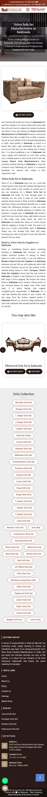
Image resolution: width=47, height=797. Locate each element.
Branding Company (31, 794)
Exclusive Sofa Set (23, 468)
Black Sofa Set (12, 547)
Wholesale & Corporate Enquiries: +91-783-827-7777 (24, 5)
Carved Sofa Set (9, 714)
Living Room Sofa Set (23, 534)
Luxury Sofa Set (23, 481)
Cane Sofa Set (23, 521)
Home (4, 676)
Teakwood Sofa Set (23, 593)
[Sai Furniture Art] (12, 10)
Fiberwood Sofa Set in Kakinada (23, 365)
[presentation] (3, 350)
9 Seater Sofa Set (23, 514)
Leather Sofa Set (23, 429)
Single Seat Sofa (23, 494)
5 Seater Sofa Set (23, 501)
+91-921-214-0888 (17, 757)
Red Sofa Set (23, 560)
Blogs (4, 686)
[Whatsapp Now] (5, 781)
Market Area (7, 701)
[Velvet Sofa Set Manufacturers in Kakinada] (23, 88)
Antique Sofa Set (23, 409)
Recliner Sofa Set (23, 448)
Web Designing (36, 792)
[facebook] (40, 777)
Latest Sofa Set (23, 600)
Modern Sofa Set (9, 724)
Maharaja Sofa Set (23, 455)
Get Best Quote (24, 115)
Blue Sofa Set (12, 554)
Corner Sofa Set (23, 442)
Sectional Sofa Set (23, 540)
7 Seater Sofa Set (23, 507)
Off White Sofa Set (23, 567)
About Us (6, 681)
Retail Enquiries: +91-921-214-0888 (24, 2)
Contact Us (6, 691)
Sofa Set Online (23, 435)
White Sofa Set (34, 547)
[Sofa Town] (38, 9)
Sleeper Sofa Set (14, 619)
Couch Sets (35, 619)
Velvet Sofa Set (23, 613)
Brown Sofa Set (34, 554)
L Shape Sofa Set (24, 415)
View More (35, 371)
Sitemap (5, 696)
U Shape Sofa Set (23, 422)
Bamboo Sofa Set (15, 527)
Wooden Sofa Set (23, 402)
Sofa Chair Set (23, 573)
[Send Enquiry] (5, 788)
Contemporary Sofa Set (23, 461)
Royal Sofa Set (23, 488)
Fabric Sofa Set (23, 606)
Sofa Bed (36, 527)
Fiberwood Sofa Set (10, 729)
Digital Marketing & (15, 794)
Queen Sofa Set (23, 475)
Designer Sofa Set (10, 719)
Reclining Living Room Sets (23, 580)
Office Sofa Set (23, 586)
